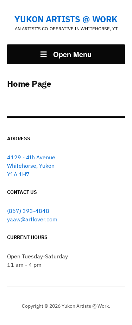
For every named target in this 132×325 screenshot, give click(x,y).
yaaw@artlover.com (32, 219)
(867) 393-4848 (28, 210)
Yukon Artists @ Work (66, 19)
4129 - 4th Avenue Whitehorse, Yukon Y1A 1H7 (31, 166)
